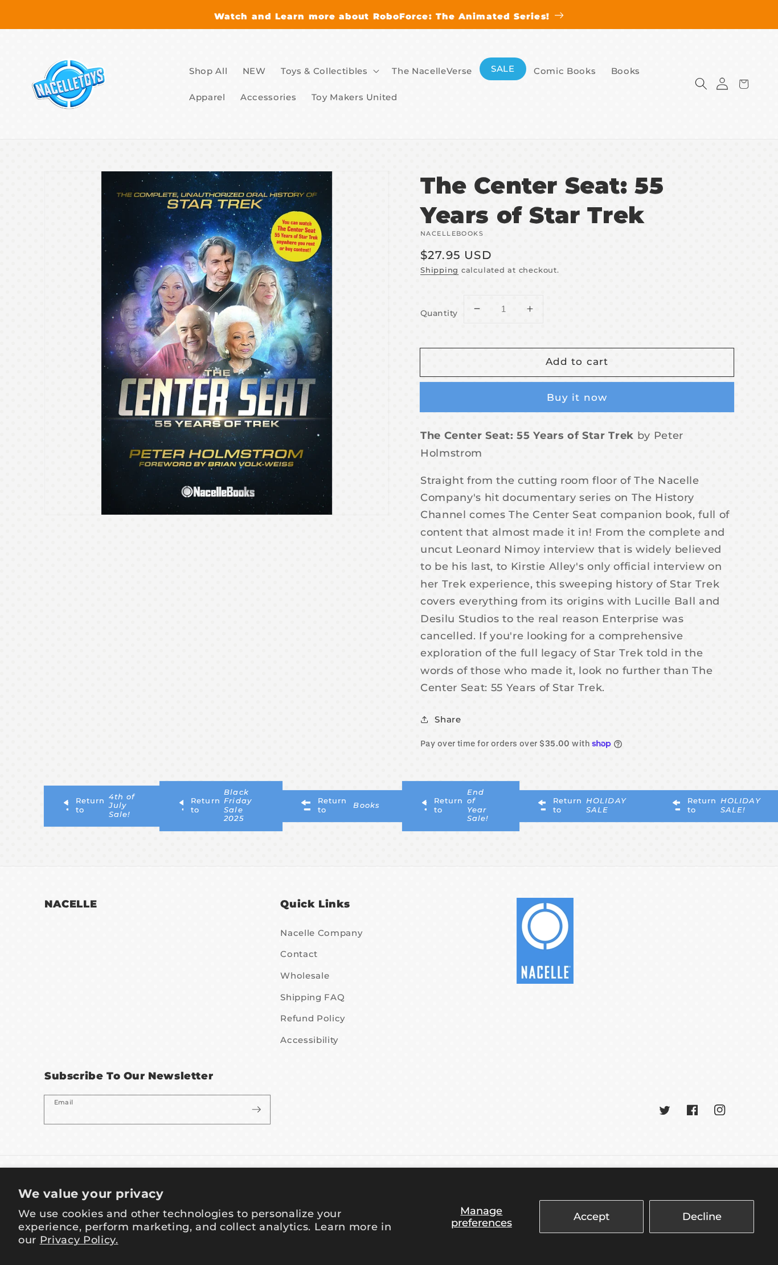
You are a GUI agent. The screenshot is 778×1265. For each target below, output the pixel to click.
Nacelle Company (321, 932)
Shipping (439, 269)
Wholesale (304, 975)
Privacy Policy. (79, 1240)
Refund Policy (312, 1018)
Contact (299, 953)
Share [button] (448, 718)
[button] (700, 84)
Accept (591, 1216)
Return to (106, 805)
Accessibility (309, 1039)
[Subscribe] (256, 1109)
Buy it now (577, 396)
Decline (702, 1216)
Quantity (439, 313)
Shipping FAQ (312, 997)
